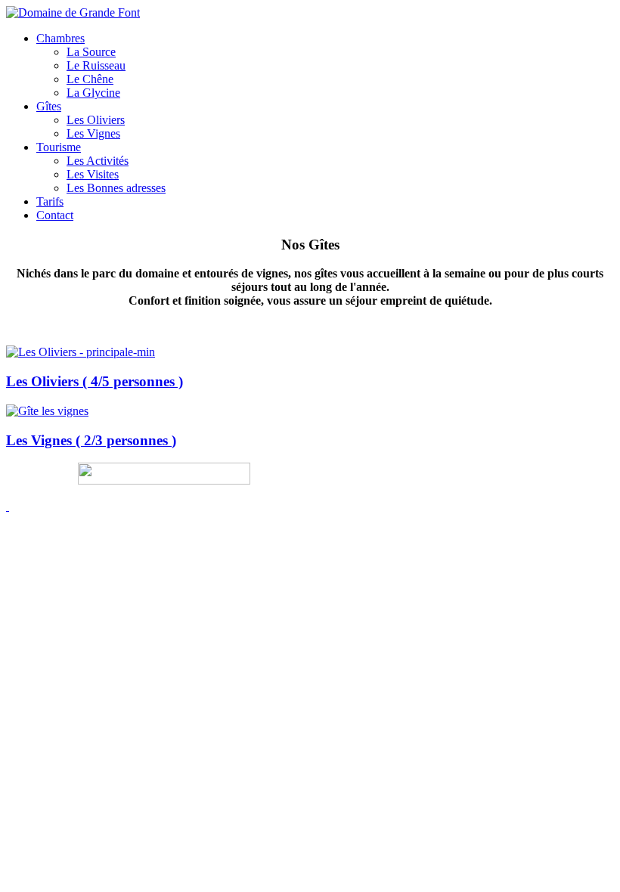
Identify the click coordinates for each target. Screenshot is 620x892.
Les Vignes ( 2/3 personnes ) (91, 440)
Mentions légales (35, 482)
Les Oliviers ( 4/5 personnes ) (94, 381)
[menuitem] (60, 38)
